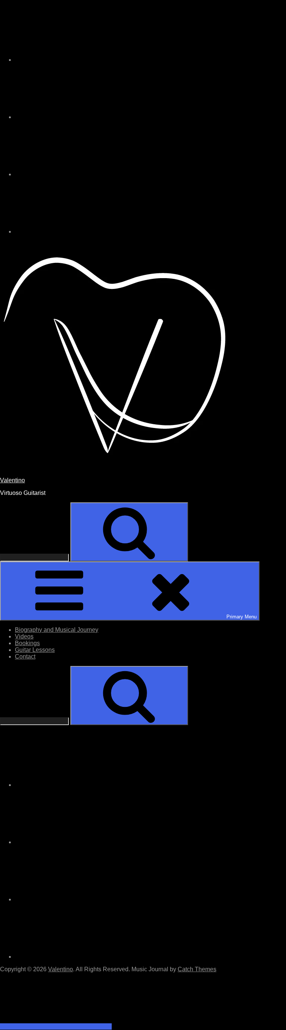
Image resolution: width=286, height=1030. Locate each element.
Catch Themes (197, 969)
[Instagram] (71, 60)
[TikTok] (71, 117)
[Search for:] (35, 557)
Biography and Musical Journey (56, 630)
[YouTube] (71, 231)
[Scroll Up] (56, 1026)
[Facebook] (71, 174)
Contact (25, 656)
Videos (24, 636)
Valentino (12, 480)
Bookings (27, 643)
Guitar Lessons (35, 650)
